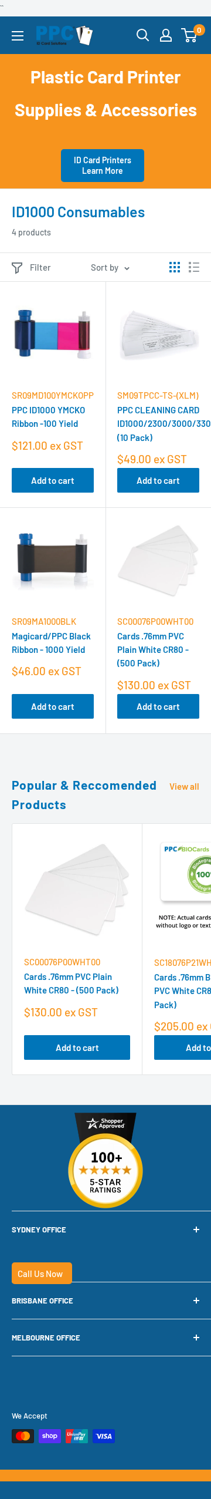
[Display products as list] (194, 267)
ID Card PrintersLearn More (102, 165)
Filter (40, 267)
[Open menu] (17, 36)
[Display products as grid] (174, 267)
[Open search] (143, 35)
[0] (189, 35)
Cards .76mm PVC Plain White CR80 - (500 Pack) (153, 650)
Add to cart (52, 480)
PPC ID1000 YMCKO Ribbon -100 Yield (48, 417)
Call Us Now (40, 1273)
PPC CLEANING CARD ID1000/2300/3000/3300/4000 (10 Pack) (158, 424)
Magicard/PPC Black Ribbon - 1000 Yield (51, 643)
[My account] (166, 35)
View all (184, 786)
